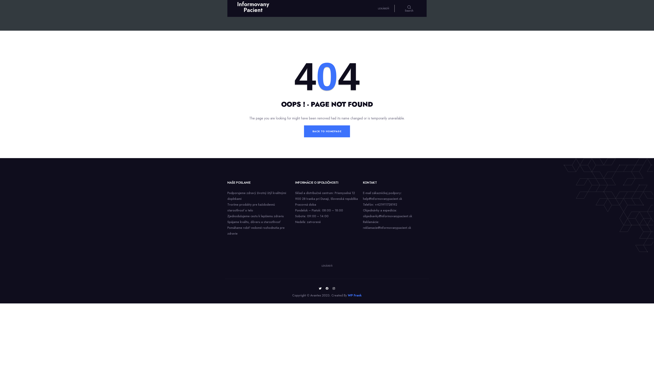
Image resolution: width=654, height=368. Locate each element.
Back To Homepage (327, 131)
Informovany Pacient (253, 7)
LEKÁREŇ (383, 8)
